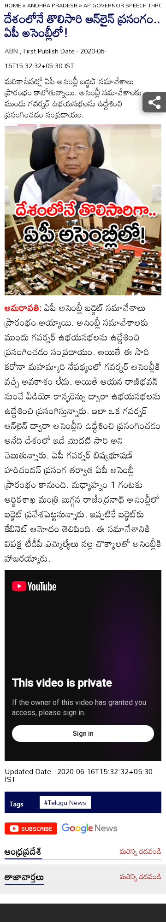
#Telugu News (65, 803)
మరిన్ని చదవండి (140, 851)
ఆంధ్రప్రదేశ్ (23, 851)
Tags (16, 803)
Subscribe (36, 828)
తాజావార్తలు (24, 876)
